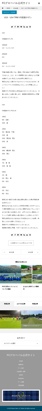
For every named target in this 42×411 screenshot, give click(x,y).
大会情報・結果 (21, 371)
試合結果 (13, 12)
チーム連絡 (21, 382)
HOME (21, 361)
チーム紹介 (21, 368)
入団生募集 (21, 385)
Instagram (21, 378)
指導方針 (21, 364)
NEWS (21, 375)
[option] (10, 281)
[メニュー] (39, 3)
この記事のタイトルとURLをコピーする (21, 243)
